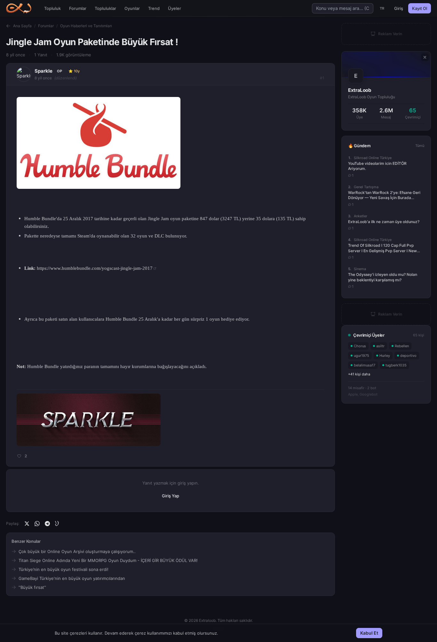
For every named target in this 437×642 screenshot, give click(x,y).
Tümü (419, 145)
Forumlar (77, 8)
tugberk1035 (396, 365)
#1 (322, 78)
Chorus (360, 346)
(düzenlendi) (65, 78)
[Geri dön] (8, 26)
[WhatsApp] (37, 523)
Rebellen (402, 346)
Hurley (384, 355)
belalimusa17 (364, 365)
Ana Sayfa (22, 25)
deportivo (408, 355)
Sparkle (43, 71)
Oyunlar (132, 8)
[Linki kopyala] (57, 523)
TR (382, 8)
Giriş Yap (170, 495)
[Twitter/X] (27, 523)
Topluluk (52, 8)
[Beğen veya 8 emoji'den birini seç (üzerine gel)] (18, 456)
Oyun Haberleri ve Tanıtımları (86, 25)
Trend (154, 8)
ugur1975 (361, 355)
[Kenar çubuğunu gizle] (425, 57)
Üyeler (174, 8)
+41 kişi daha (359, 374)
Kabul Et (369, 633)
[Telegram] (47, 523)
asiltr (380, 346)
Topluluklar (105, 8)
